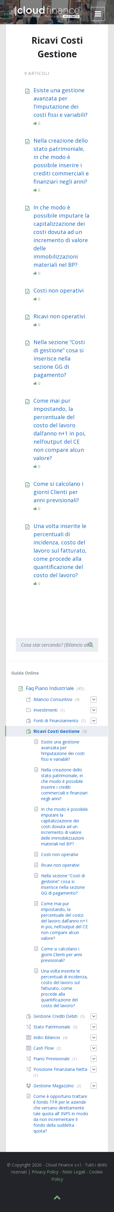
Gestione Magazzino (53, 1085)
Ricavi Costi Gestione (56, 731)
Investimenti (45, 710)
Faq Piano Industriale (50, 688)
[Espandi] (94, 699)
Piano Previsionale (51, 1058)
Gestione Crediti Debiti (55, 1016)
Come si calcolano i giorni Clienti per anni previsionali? (58, 492)
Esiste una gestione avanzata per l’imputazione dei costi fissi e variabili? (63, 750)
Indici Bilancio (46, 1037)
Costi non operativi (58, 290)
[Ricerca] (90, 644)
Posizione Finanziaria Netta (60, 1069)
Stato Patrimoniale (51, 1027)
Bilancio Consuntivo (52, 699)
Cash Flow (43, 1048)
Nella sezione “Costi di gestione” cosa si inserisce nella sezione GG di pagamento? (59, 358)
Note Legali (73, 1172)
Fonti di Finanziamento (55, 720)
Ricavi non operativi (59, 316)
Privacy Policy (45, 1172)
